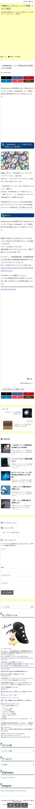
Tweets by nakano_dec (8, 777)
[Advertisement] (17, 35)
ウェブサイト (5, 583)
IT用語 (18, 56)
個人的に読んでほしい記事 (9, 695)
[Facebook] (17, 77)
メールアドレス (6, 575)
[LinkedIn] (6, 81)
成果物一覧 (4, 689)
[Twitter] (6, 77)
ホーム (4, 56)
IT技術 (11, 56)
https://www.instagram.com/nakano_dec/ (13, 790)
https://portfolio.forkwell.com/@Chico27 (18, 737)
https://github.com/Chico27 (12, 735)
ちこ (31, 383)
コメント (3, 549)
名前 (2, 567)
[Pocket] (17, 81)
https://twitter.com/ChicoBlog (15, 733)
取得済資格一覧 (5, 675)
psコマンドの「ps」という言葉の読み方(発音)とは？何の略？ (21, 474)
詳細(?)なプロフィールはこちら (10, 697)
